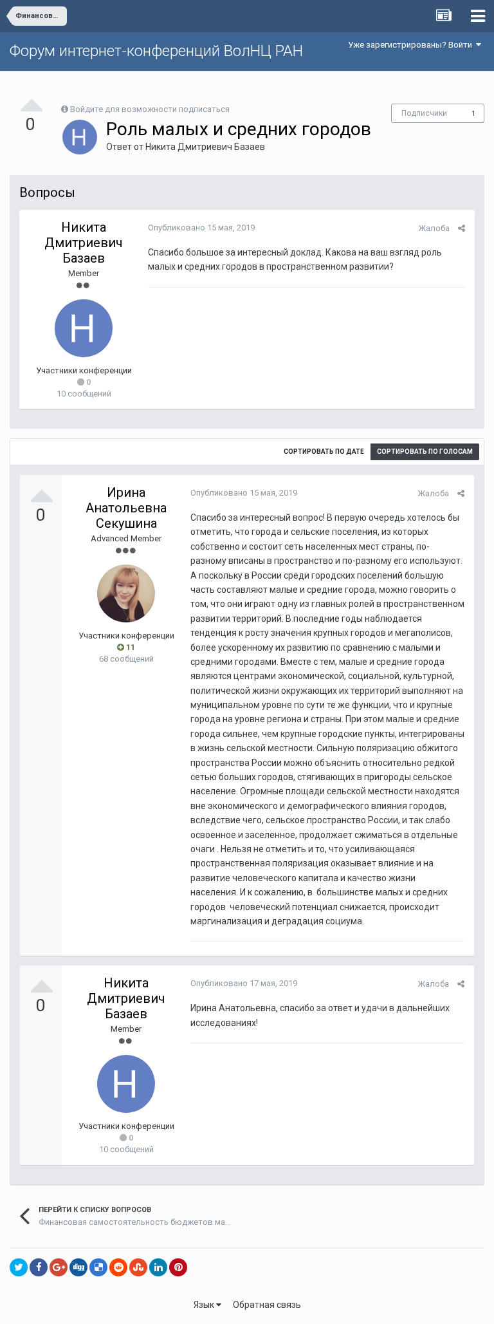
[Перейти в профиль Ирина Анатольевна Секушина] (126, 593)
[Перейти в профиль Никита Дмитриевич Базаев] (79, 137)
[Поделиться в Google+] (59, 1267)
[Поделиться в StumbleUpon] (138, 1267)
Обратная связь (267, 1305)
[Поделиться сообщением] (461, 228)
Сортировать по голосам (425, 451)
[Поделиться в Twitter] (19, 1267)
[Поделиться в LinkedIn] (158, 1267)
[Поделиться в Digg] (78, 1267)
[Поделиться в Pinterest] (178, 1267)
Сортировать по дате (324, 451)
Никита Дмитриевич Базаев (205, 147)
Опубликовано (201, 227)
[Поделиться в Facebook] (39, 1267)
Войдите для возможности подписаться (150, 109)
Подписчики (424, 113)
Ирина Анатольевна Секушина (126, 508)
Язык (205, 1305)
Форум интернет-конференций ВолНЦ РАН (156, 51)
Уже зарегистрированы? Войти (412, 45)
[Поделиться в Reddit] (118, 1267)
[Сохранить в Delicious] (98, 1267)
